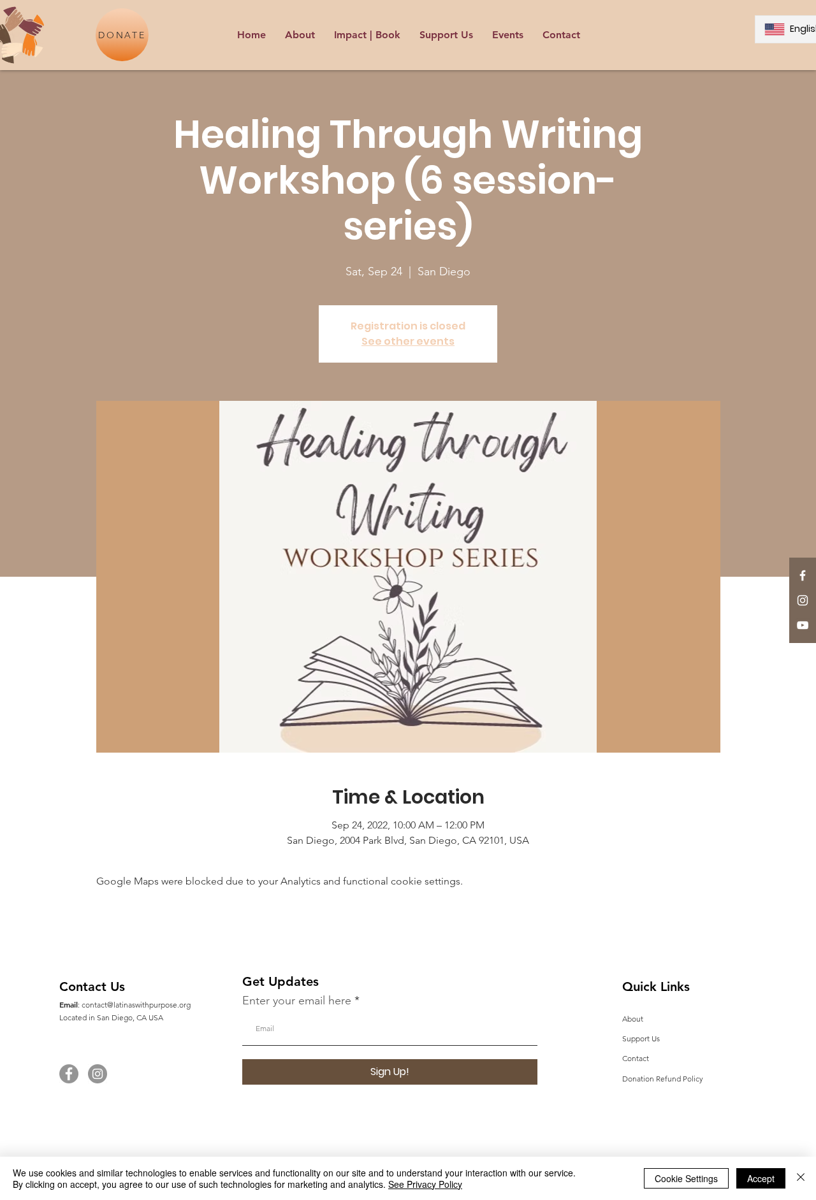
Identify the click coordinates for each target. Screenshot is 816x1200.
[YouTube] (803, 625)
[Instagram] (97, 1073)
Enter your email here (296, 1000)
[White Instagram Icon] (803, 600)
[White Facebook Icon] (803, 575)
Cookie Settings (686, 1178)
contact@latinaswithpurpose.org (136, 1004)
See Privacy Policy (425, 1184)
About (632, 1018)
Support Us (641, 1038)
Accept (761, 1178)
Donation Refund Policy (662, 1078)
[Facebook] (68, 1073)
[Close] (800, 1178)
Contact (635, 1058)
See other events (408, 341)
